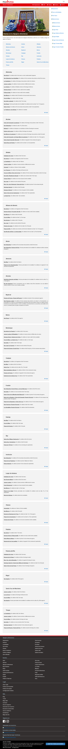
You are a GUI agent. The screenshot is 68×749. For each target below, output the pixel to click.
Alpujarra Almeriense (8, 4)
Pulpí (36, 672)
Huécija (7, 56)
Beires (38, 50)
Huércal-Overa (38, 662)
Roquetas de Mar (39, 674)
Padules (39, 59)
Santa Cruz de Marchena (42, 62)
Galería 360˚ (38, 650)
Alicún (22, 47)
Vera (36, 678)
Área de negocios (7, 704)
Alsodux (8, 50)
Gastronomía (38, 640)
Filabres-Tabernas (7, 678)
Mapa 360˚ (5, 700)
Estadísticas (6, 712)
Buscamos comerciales (8, 708)
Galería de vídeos (39, 652)
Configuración (15, 747)
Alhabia (38, 44)
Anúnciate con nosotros (8, 706)
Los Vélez (37, 666)
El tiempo (37, 644)
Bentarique (8, 53)
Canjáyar (23, 53)
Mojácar (37, 668)
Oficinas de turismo (39, 646)
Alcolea (23, 44)
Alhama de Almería (10, 47)
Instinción (39, 56)
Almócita (39, 47)
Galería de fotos (39, 648)
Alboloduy (8, 44)
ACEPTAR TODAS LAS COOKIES (55, 744)
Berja (4, 668)
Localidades (5, 644)
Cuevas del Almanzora (8, 672)
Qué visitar (5, 646)
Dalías (4, 674)
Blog (4, 696)
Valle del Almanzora (39, 676)
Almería (4, 662)
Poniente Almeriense (40, 670)
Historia (5, 642)
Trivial (4, 698)
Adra (4, 660)
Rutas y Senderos (7, 650)
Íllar (22, 56)
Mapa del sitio (6, 714)
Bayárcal (23, 50)
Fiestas (4, 648)
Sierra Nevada (6, 654)
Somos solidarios (7, 710)
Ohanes (23, 59)
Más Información (7, 747)
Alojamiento (5, 640)
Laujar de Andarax (10, 59)
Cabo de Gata (6, 670)
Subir (46, 112)
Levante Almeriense (39, 664)
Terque (7, 65)
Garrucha (37, 660)
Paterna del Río (9, 62)
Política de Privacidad (8, 686)
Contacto (5, 702)
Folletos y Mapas (7, 652)
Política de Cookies (7, 688)
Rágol (22, 62)
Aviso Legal (5, 684)
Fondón (38, 53)
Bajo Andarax (6, 666)
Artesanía (37, 642)
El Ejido (4, 676)
